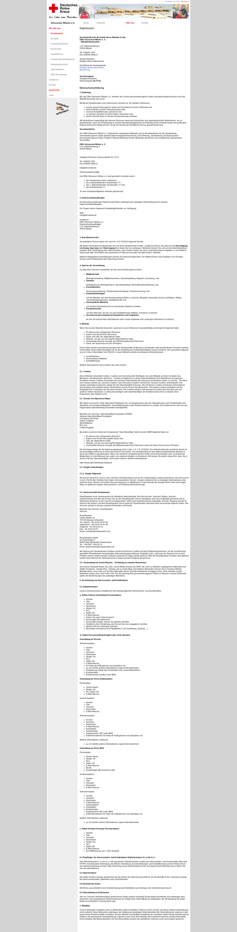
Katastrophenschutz (59, 64)
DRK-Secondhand (59, 74)
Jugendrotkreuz (57, 69)
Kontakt (176, 1)
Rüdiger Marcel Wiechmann (92, 68)
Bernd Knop (85, 70)
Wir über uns (55, 28)
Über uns (130, 23)
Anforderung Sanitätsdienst (62, 59)
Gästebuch (54, 80)
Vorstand (54, 39)
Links (51, 95)
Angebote (100, 23)
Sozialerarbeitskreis (59, 44)
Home (86, 23)
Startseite (168, 1)
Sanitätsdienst (57, 54)
